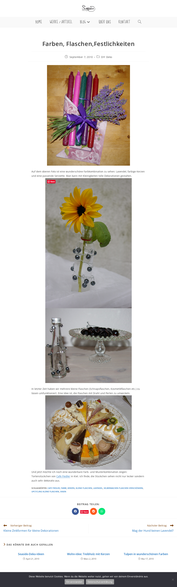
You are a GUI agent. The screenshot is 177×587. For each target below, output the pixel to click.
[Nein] (172, 579)
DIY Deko (106, 57)
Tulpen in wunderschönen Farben (146, 554)
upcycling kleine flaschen (45, 491)
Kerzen (71, 488)
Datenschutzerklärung (100, 581)
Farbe (64, 488)
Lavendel (98, 488)
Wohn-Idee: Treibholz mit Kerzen (88, 554)
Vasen (63, 491)
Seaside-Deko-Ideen (31, 554)
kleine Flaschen (84, 488)
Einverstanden (74, 581)
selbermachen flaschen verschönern (123, 488)
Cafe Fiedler (63, 476)
